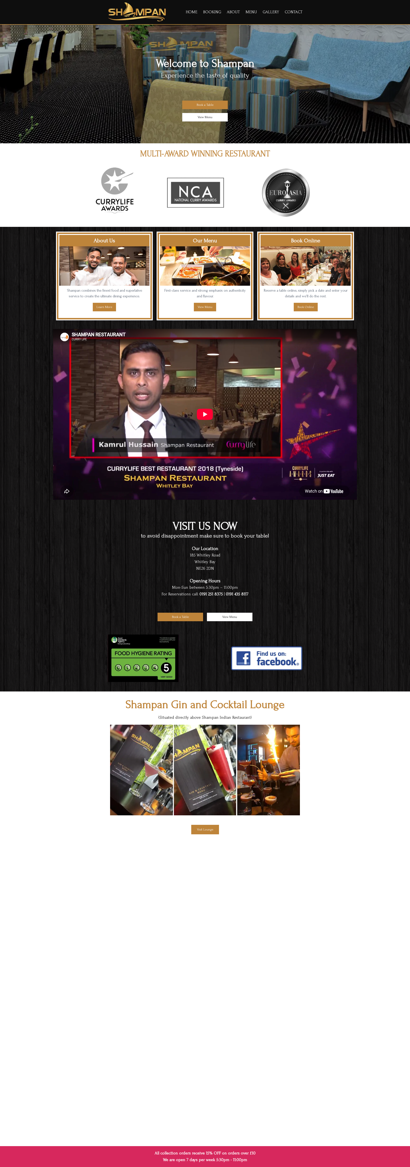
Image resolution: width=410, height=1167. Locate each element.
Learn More (104, 307)
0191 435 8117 (237, 594)
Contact (294, 12)
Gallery (271, 12)
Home (191, 12)
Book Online (306, 307)
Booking (212, 12)
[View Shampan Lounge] (205, 770)
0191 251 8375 (211, 594)
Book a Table (205, 105)
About (233, 12)
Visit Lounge (205, 829)
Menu (251, 12)
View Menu (205, 117)
